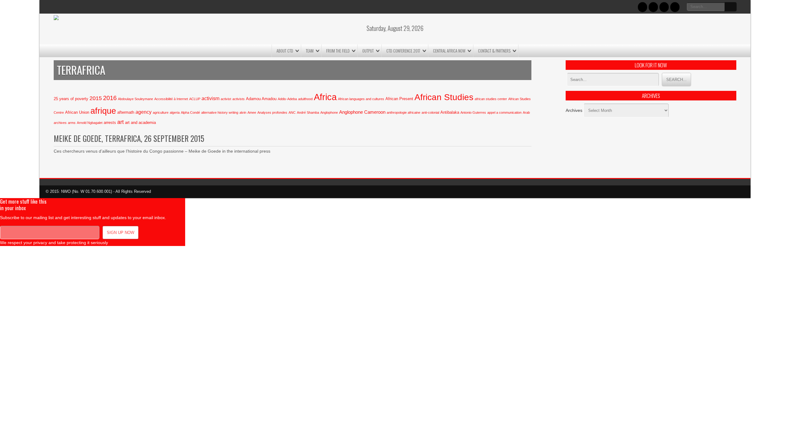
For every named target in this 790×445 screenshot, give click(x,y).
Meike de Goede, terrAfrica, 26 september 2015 (129, 138)
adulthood (305, 99)
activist (226, 99)
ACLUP (194, 99)
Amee (251, 112)
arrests (110, 122)
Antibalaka (449, 112)
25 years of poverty (71, 98)
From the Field (338, 51)
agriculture (160, 112)
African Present (399, 98)
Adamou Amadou (261, 98)
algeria (175, 112)
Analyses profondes (272, 112)
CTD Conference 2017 (403, 51)
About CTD (284, 51)
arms (72, 123)
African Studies (443, 97)
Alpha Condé (190, 112)
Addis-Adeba (287, 99)
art (120, 122)
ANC (292, 112)
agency (143, 112)
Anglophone (329, 112)
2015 (95, 98)
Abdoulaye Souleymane (135, 99)
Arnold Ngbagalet (89, 123)
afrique (103, 111)
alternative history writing (219, 112)
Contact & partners (494, 51)
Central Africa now (449, 51)
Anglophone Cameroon (362, 112)
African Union (77, 112)
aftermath (125, 112)
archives (60, 123)
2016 (110, 98)
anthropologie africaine (403, 112)
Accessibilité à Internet (171, 99)
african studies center (491, 99)
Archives (574, 110)
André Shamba (308, 112)
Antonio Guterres (473, 112)
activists (238, 99)
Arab (526, 112)
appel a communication (504, 112)
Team (310, 51)
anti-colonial (430, 112)
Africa (325, 97)
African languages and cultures (361, 99)
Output (368, 51)
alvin (242, 112)
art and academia (140, 122)
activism (210, 98)
